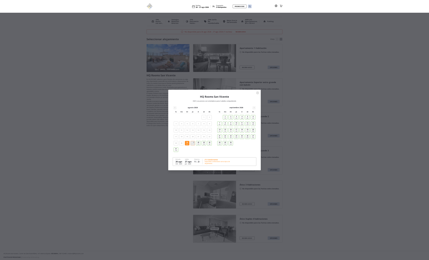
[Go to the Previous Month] (175, 107)
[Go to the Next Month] (254, 107)
